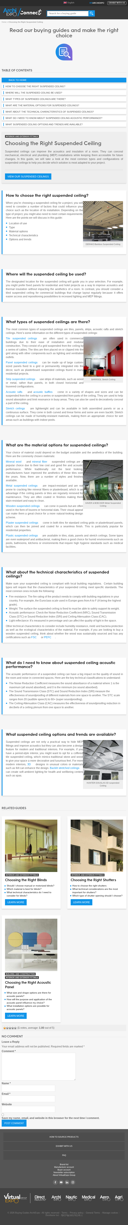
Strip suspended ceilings (20, 379)
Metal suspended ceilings (22, 485)
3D (29, 764)
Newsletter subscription (64, 1172)
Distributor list (52, 1215)
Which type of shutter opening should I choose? (97, 895)
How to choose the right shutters (89, 885)
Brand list (64, 1164)
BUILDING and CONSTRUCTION (20, 974)
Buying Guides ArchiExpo (27, 1212)
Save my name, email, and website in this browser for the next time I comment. (51, 1118)
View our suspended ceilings (28, 176)
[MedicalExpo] (88, 1198)
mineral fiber (39, 461)
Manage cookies (110, 1212)
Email (6, 1093)
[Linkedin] (67, 1182)
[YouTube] (61, 1182)
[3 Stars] (10, 1028)
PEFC (47, 637)
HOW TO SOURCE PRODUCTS (64, 1137)
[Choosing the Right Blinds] (31, 846)
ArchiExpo (97, 3)
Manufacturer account (64, 1167)
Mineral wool (14, 461)
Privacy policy (77, 1212)
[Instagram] (72, 1182)
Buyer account (64, 1170)
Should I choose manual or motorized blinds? (30, 885)
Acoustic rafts (14, 392)
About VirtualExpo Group (64, 1175)
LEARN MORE (16, 902)
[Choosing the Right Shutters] (97, 846)
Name (6, 1083)
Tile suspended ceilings (21, 338)
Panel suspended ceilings (22, 362)
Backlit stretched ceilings (64, 768)
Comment (9, 1051)
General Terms (93, 1212)
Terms (65, 1212)
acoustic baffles (42, 392)
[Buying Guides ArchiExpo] (64, 51)
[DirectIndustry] (40, 1198)
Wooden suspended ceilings (23, 506)
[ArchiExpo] (22, 12)
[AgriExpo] (119, 1198)
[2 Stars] (7, 1028)
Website (7, 1104)
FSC (34, 637)
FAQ (64, 1155)
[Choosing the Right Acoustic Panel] (31, 945)
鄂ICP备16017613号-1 (71, 1215)
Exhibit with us (117, 3)
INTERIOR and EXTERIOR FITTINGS (22, 136)
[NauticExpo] (71, 1198)
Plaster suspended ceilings (22, 522)
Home (4, 22)
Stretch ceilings (15, 408)
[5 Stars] (15, 1028)
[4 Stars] (12, 1028)
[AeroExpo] (105, 1198)
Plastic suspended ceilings (22, 535)
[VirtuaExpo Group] (17, 1198)
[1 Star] (4, 1028)
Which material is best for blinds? (24, 889)
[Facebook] (55, 1182)
